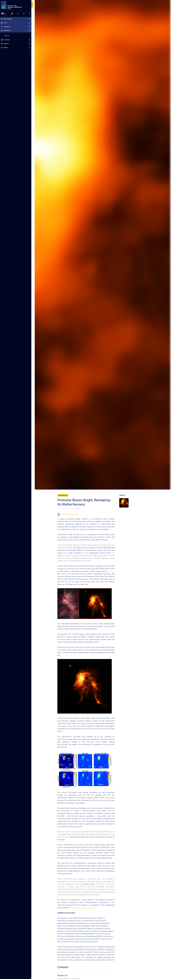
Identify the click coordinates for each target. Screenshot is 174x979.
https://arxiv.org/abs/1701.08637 (81, 908)
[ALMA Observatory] (15, 5)
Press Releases (63, 495)
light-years (110, 571)
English (2, 13)
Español (5, 13)
